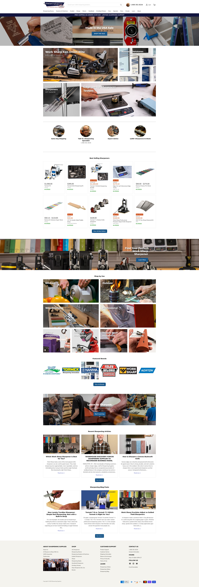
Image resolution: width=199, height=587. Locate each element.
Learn (133, 11)
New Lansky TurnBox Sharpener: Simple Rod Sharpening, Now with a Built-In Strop (61, 514)
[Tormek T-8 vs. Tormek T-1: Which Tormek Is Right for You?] (99, 500)
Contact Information (134, 552)
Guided (72, 11)
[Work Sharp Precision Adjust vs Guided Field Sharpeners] (137, 500)
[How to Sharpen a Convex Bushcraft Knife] (137, 444)
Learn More (142, 260)
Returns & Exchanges (105, 556)
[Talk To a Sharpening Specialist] (86, 134)
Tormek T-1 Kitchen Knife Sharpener (97, 220)
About (139, 11)
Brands (128, 11)
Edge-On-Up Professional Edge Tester (122, 187)
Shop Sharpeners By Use (78, 567)
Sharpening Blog (104, 571)
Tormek (46, 187)
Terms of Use (103, 561)
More (121, 11)
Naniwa (137, 187)
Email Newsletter (133, 567)
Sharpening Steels (76, 561)
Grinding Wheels (101, 11)
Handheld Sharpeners (77, 563)
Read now (61, 473)
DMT (137, 221)
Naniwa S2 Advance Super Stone (53, 220)
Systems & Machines (62, 11)
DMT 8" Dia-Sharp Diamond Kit (144, 220)
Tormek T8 (47, 186)
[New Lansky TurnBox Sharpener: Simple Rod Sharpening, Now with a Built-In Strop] (61, 500)
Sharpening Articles (105, 567)
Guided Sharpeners (77, 556)
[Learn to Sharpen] (99, 409)
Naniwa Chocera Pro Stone (143, 186)
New (109, 11)
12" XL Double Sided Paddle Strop (75, 221)
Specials (115, 11)
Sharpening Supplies (72, 223)
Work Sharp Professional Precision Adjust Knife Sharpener (122, 221)
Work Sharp (115, 223)
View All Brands (99, 384)
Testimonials (46, 556)
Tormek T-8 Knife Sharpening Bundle (98, 187)
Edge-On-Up (116, 189)
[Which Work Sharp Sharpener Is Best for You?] (61, 444)
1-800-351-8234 (133, 549)
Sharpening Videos (105, 569)
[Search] (121, 5)
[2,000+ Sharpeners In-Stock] (140, 134)
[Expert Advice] (113, 134)
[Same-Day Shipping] (58, 134)
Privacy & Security (105, 558)
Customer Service (104, 552)
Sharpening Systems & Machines (80, 554)
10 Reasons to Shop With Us (50, 552)
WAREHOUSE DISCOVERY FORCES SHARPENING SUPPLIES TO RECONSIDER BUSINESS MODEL (99, 459)
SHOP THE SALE (99, 34)
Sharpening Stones (48, 11)
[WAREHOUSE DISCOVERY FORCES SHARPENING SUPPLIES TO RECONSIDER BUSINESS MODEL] (99, 444)
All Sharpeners (76, 549)
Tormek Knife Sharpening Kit (75, 186)
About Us (45, 549)
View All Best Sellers (99, 231)
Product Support (104, 549)
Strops (78, 11)
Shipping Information (105, 554)
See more (99, 480)
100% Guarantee (47, 554)
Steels (84, 11)
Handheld (91, 11)
